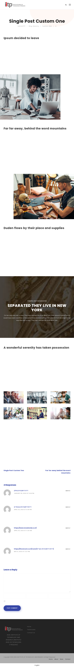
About (56, 659)
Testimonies (31, 629)
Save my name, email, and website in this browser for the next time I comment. (33, 601)
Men (50, 26)
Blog (30, 26)
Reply (68, 491)
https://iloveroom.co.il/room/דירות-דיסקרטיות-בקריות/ (34, 549)
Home (29, 627)
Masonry (36, 26)
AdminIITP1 (21, 26)
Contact (67, 659)
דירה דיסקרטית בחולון (21, 491)
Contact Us (31, 633)
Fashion (45, 26)
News (61, 659)
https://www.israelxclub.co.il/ (25, 528)
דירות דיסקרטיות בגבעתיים (22, 507)
